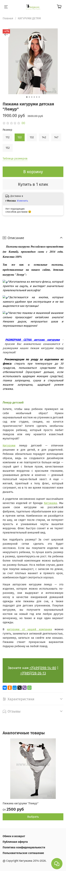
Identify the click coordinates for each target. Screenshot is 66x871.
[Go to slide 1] (26, 97)
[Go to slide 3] (31, 97)
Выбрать (33, 816)
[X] (19, 688)
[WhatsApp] (29, 688)
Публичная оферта (15, 841)
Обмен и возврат (14, 836)
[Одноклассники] (10, 688)
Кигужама (50, 503)
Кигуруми (9, 445)
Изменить (22, 200)
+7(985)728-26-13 (33, 673)
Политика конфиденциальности (24, 847)
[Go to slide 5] (36, 97)
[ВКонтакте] (5, 688)
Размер (7, 129)
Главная (8, 18)
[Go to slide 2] (29, 97)
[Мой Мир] (14, 688)
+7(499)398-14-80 (42, 668)
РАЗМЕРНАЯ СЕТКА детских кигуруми (32, 339)
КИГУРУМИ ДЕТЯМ (29, 18)
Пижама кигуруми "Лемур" (20, 803)
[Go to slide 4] (34, 97)
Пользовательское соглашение (23, 853)
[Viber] (24, 688)
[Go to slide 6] (39, 97)
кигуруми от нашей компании (29, 629)
